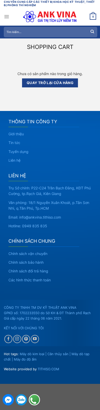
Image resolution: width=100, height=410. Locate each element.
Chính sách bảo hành (26, 262)
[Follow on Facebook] (8, 339)
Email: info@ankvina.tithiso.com (34, 217)
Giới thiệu (16, 134)
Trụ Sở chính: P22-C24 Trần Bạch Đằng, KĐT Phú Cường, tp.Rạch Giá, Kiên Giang (49, 191)
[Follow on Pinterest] (26, 339)
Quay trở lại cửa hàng (50, 83)
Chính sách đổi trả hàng (28, 271)
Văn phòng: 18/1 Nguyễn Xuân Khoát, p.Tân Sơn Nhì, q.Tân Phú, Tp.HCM (48, 205)
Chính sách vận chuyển (27, 253)
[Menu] (6, 17)
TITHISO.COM (48, 369)
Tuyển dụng (18, 151)
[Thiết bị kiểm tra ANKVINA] (50, 16)
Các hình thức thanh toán (29, 280)
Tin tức (14, 142)
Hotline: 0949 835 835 (27, 226)
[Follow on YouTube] (35, 339)
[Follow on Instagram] (17, 339)
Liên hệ (14, 160)
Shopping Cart (50, 47)
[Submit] (92, 32)
